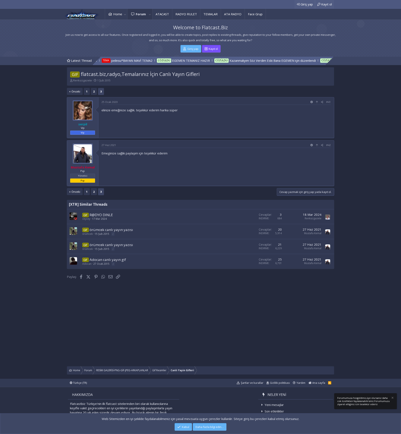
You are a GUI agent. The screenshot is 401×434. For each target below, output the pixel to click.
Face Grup (255, 14)
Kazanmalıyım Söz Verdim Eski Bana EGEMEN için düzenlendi (252, 60)
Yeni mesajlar (274, 405)
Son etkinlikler (274, 411)
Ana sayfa (318, 383)
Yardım (301, 383)
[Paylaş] (322, 102)
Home (117, 14)
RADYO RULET (186, 14)
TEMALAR (210, 14)
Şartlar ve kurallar (252, 383)
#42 (328, 145)
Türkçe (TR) (79, 383)
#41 (328, 102)
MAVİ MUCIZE (325, 60)
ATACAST (162, 14)
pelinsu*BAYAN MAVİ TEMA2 (111, 60)
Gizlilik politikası (280, 383)
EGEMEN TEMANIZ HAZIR (170, 60)
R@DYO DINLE (101, 214)
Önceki (75, 91)
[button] (125, 14)
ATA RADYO (232, 14)
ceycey (86, 219)
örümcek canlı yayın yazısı (111, 229)
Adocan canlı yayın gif (108, 259)
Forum (141, 14)
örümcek (87, 234)
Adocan (86, 264)
